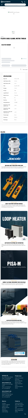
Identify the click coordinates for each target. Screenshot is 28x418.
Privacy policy (4, 410)
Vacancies (4, 409)
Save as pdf (25, 69)
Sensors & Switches (19, 386)
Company (4, 403)
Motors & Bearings (18, 380)
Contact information (19, 403)
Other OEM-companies (19, 404)
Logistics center (5, 406)
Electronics (17, 379)
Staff (16, 407)
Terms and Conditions (19, 409)
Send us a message (19, 406)
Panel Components (18, 383)
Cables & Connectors (19, 378)
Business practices (5, 407)
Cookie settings (5, 411)
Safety (16, 385)
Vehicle (16, 388)
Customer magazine (6, 404)
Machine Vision (18, 382)
